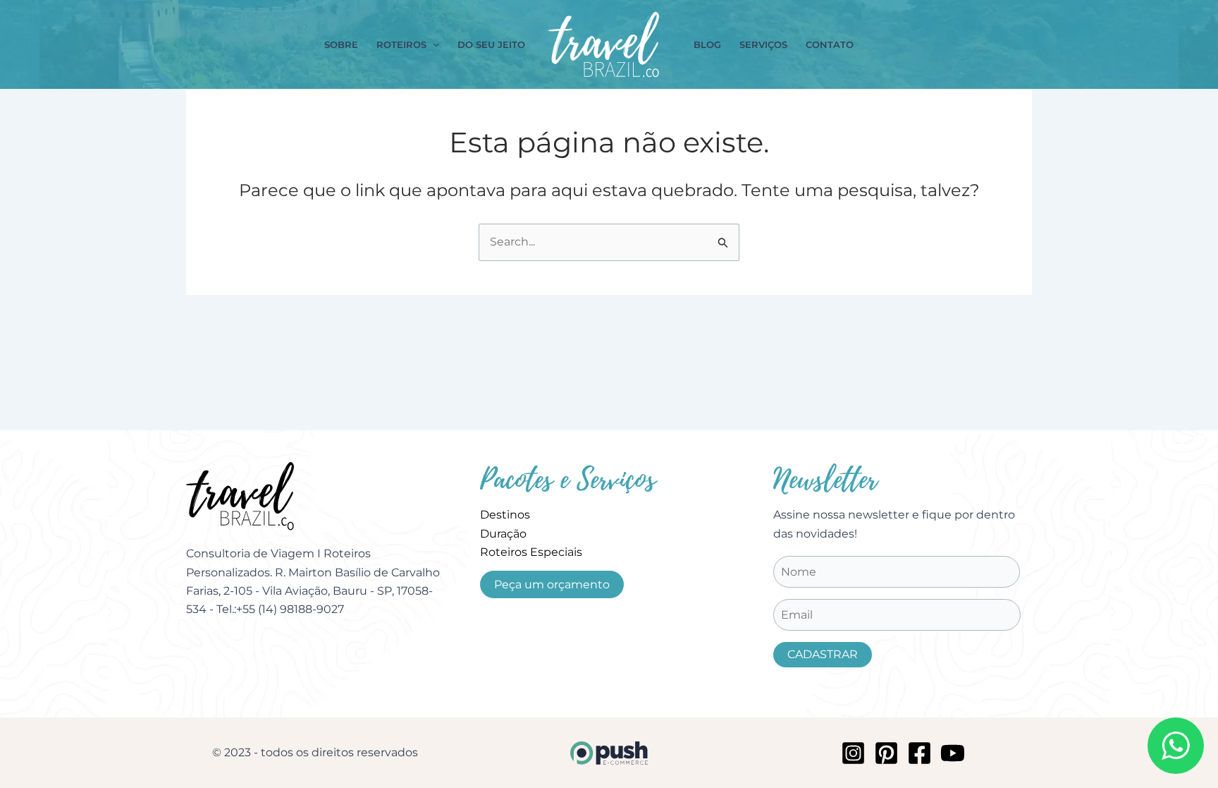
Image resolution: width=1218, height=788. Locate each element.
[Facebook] (919, 753)
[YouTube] (952, 753)
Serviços (763, 44)
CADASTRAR (822, 654)
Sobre (341, 44)
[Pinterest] (886, 753)
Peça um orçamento (552, 584)
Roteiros (401, 44)
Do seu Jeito (491, 44)
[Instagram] (853, 753)
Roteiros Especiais (531, 552)
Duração (503, 533)
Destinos (505, 514)
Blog (707, 44)
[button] (432, 44)
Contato (830, 44)
